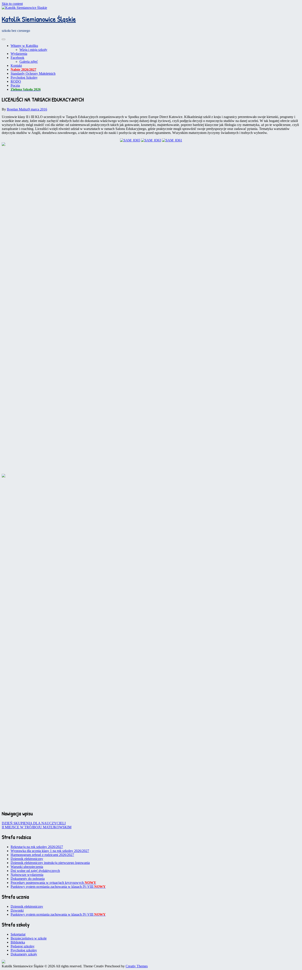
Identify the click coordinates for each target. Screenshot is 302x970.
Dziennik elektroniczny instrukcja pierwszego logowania (50, 863)
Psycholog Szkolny (24, 77)
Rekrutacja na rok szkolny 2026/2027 (37, 847)
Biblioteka (18, 942)
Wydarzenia (19, 53)
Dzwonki (17, 910)
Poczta (15, 85)
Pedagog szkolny (22, 946)
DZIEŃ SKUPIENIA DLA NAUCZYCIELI (34, 823)
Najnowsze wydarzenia (27, 875)
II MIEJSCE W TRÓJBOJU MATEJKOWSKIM (36, 827)
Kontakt (16, 65)
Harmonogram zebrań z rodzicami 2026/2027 (42, 855)
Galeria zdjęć (28, 61)
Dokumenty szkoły (24, 954)
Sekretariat (18, 934)
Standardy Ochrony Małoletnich (33, 73)
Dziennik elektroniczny (27, 859)
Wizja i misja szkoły (33, 49)
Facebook (17, 57)
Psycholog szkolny (24, 950)
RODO (16, 81)
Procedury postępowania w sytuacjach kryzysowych (53, 882)
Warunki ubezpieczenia (27, 867)
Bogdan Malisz (17, 109)
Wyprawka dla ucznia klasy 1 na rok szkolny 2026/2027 (50, 851)
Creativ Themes (137, 966)
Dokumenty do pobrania (28, 878)
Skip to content (12, 4)
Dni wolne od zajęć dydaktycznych (35, 871)
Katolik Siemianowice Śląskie (39, 19)
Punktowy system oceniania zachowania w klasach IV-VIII (58, 886)
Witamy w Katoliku (24, 46)
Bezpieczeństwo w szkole (29, 938)
